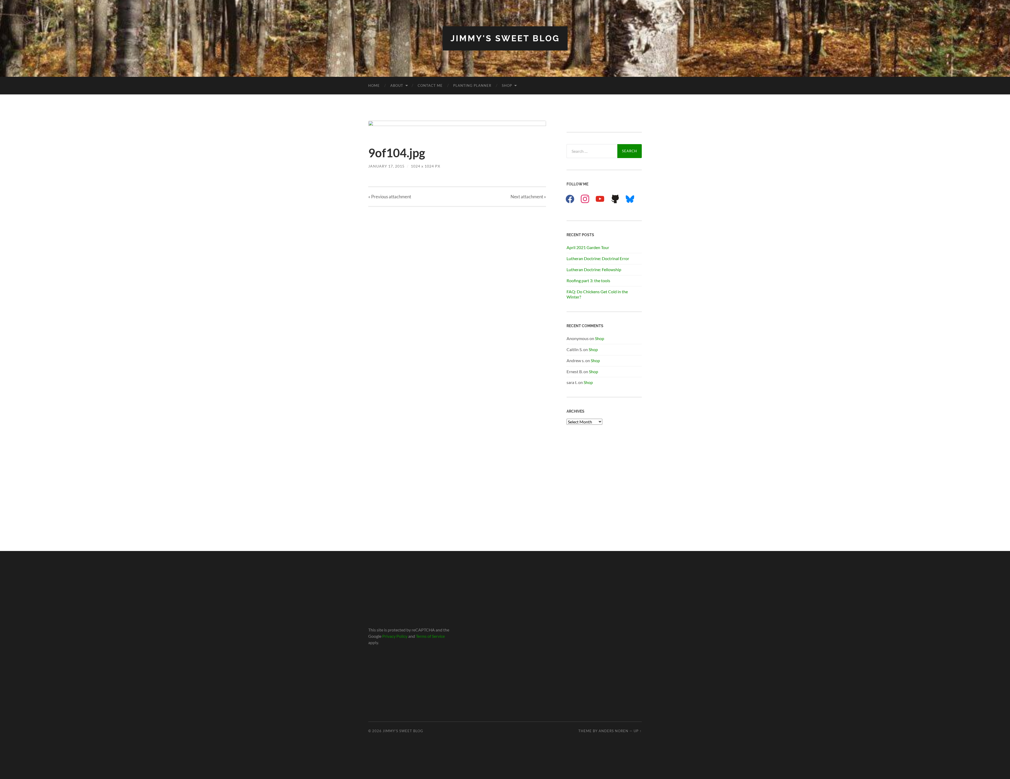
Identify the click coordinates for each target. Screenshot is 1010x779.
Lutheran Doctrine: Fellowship (594, 269)
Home (374, 85)
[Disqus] (457, 272)
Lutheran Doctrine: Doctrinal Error (598, 258)
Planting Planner (472, 85)
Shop (507, 85)
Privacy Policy (394, 636)
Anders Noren (613, 731)
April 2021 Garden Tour (588, 247)
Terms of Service (430, 636)
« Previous (389, 196)
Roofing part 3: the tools (588, 280)
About (396, 85)
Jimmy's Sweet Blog (505, 38)
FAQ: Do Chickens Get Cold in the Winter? (597, 294)
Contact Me (430, 85)
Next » (528, 196)
